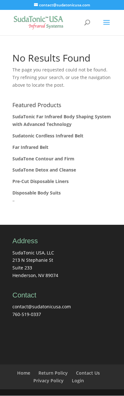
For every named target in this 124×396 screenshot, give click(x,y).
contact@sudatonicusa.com (41, 307)
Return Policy (53, 373)
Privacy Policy (48, 381)
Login (78, 381)
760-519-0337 (26, 314)
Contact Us (88, 373)
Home (23, 373)
